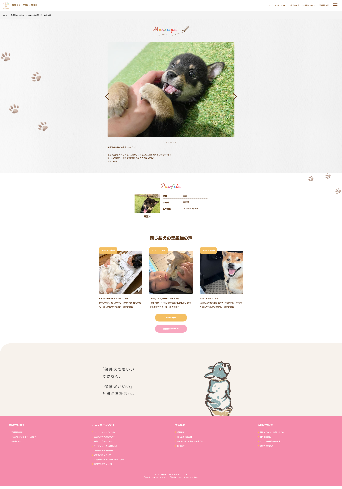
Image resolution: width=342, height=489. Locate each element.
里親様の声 (324, 5)
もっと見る (171, 317)
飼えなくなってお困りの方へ (302, 5)
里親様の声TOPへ (171, 328)
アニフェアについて (277, 5)
